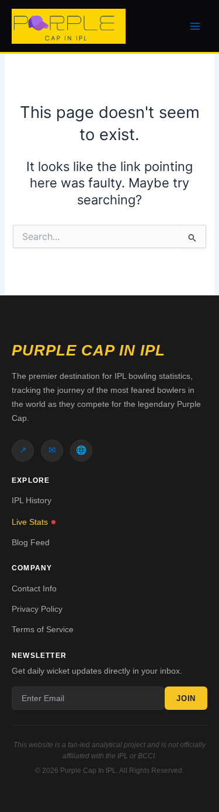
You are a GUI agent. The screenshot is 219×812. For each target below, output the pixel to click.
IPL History (31, 500)
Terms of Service (43, 629)
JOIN (186, 698)
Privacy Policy (37, 609)
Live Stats (30, 522)
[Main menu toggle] (195, 26)
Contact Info (34, 588)
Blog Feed (31, 542)
